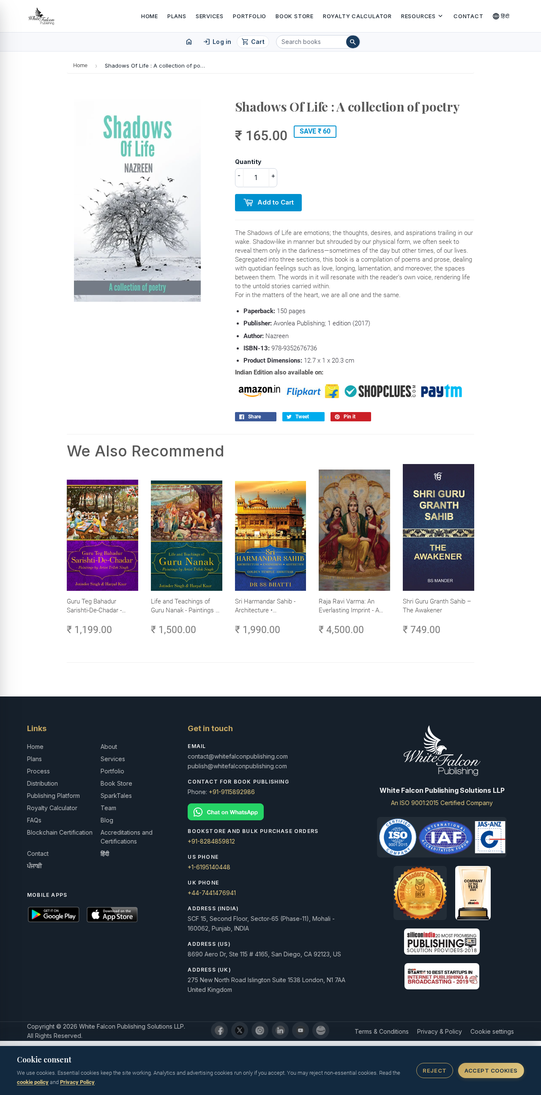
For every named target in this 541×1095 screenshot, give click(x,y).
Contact (468, 16)
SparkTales (116, 795)
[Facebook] (219, 1030)
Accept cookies (490, 1070)
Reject (434, 1070)
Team (108, 807)
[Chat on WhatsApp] (270, 812)
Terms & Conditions (382, 1031)
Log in (217, 41)
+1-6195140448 (209, 867)
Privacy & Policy (439, 1031)
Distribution (42, 783)
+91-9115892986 (232, 791)
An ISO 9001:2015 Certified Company (442, 802)
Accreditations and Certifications (127, 837)
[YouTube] (300, 1030)
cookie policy (33, 1082)
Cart (253, 41)
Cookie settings (492, 1031)
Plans (176, 16)
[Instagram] (259, 1030)
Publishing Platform (53, 795)
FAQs (34, 820)
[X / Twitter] (239, 1030)
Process (38, 771)
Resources (422, 16)
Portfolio (249, 16)
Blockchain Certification (60, 832)
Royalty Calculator (357, 16)
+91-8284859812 (211, 841)
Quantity (248, 161)
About (109, 746)
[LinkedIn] (280, 1030)
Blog (107, 820)
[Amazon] (320, 1030)
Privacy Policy (77, 1082)
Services (210, 16)
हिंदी (501, 16)
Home (149, 16)
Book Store (295, 16)
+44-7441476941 (212, 892)
